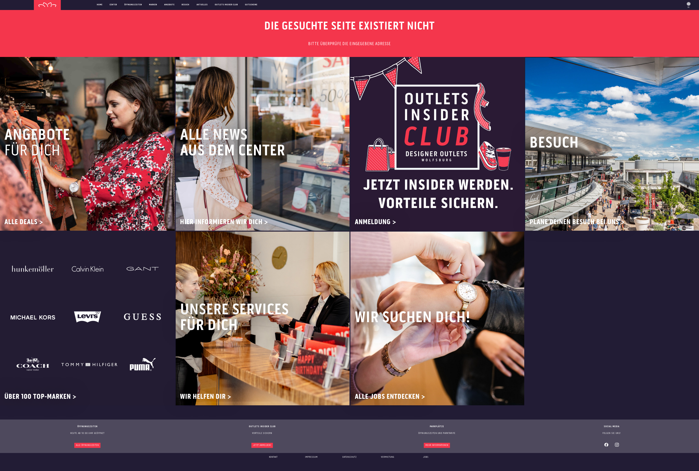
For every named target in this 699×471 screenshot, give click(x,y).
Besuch (185, 5)
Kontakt (273, 457)
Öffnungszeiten (133, 5)
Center (113, 5)
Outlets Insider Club (226, 5)
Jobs (426, 457)
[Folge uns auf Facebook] (606, 446)
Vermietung (387, 457)
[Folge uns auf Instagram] (617, 446)
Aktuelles (202, 5)
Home (99, 5)
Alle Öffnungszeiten (87, 445)
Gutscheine (251, 5)
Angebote (169, 5)
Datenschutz (349, 457)
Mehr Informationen (436, 445)
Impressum (311, 457)
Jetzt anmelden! (262, 445)
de (688, 4)
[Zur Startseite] (47, 5)
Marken (153, 5)
